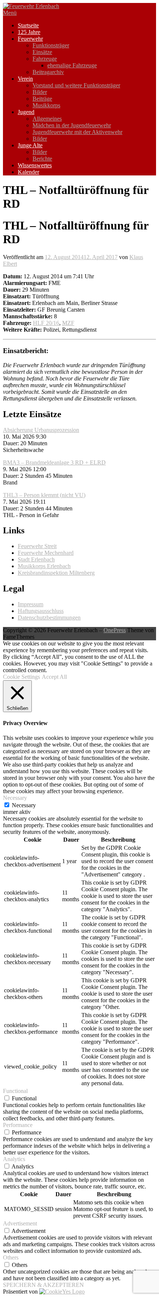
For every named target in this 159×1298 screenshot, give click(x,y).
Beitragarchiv (48, 72)
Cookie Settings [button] (21, 677)
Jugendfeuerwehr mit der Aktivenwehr (77, 132)
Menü (10, 13)
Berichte (42, 158)
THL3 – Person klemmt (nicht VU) (44, 495)
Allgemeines (47, 118)
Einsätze (42, 52)
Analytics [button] (14, 1159)
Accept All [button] (54, 677)
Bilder (40, 92)
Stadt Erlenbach (36, 559)
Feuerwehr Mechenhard (46, 553)
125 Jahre (29, 32)
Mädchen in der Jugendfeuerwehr (72, 125)
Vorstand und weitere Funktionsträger (76, 85)
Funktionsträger (51, 45)
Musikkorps (46, 105)
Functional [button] (15, 1091)
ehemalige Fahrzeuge (72, 65)
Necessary (24, 805)
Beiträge (42, 98)
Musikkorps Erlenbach (44, 566)
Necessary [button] (15, 798)
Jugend (26, 112)
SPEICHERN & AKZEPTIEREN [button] (43, 1285)
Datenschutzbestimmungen (49, 617)
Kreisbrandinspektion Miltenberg (56, 573)
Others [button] (10, 1257)
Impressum (30, 604)
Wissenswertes (35, 165)
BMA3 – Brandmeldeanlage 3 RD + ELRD (54, 462)
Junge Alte (30, 145)
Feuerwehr (30, 39)
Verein (25, 79)
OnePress (115, 630)
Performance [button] (18, 1125)
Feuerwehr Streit (37, 546)
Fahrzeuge (45, 59)
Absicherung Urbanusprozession (41, 430)
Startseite (28, 25)
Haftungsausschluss (41, 611)
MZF (68, 323)
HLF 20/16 (46, 323)
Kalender (28, 172)
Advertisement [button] (20, 1223)
